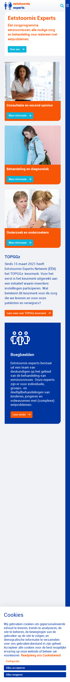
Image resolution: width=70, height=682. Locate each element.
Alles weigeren (14, 674)
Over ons (15, 49)
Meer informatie (18, 115)
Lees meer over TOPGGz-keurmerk (26, 313)
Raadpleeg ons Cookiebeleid (41, 655)
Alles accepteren (15, 668)
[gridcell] (33, 91)
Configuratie (12, 661)
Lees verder (19, 414)
